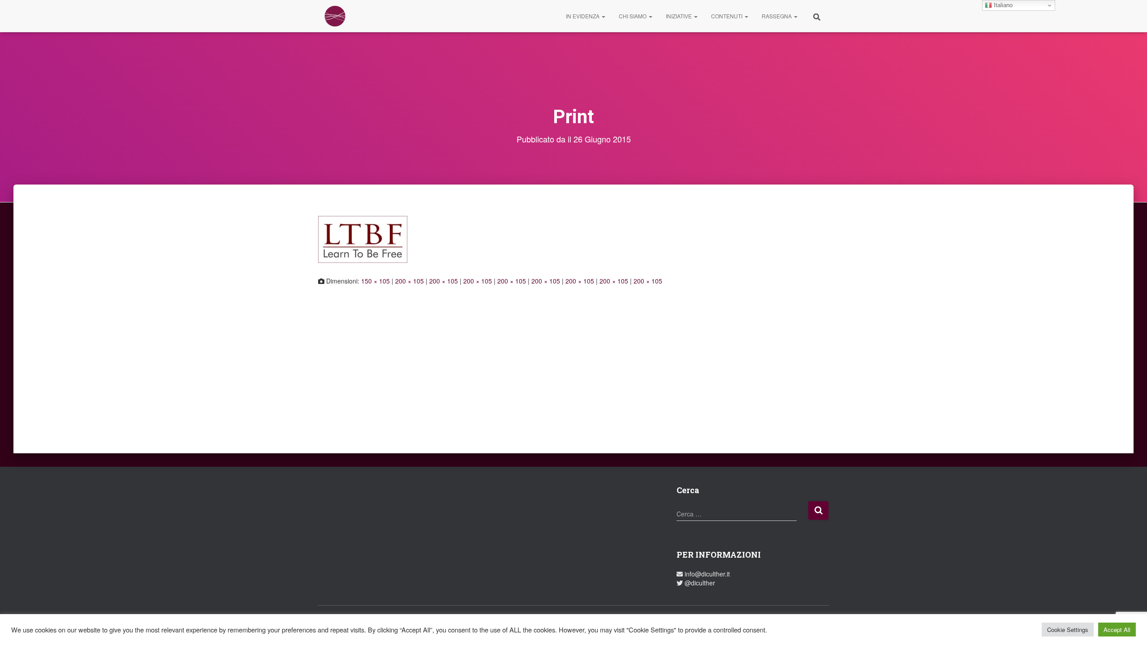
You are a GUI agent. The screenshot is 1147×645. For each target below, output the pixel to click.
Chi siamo (633, 16)
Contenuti (727, 16)
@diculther (699, 582)
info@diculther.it (706, 573)
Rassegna (777, 16)
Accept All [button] (1117, 629)
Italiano (1002, 5)
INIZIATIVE (679, 16)
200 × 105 (409, 280)
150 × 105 (375, 280)
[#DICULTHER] (334, 16)
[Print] (363, 238)
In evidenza (583, 16)
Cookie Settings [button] (1067, 629)
